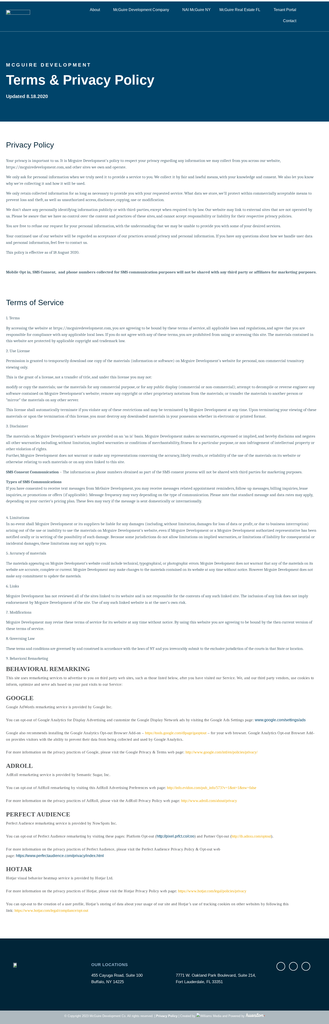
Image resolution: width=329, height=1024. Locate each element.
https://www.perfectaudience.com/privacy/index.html (60, 856)
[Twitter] (293, 966)
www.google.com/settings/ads (280, 720)
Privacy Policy (167, 1016)
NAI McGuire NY (196, 10)
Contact (289, 21)
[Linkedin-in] (306, 966)
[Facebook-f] (280, 966)
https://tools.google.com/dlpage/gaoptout (175, 733)
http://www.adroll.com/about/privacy (209, 801)
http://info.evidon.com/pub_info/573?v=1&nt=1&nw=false (211, 788)
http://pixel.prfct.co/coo (175, 836)
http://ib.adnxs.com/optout (251, 836)
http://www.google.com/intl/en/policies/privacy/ (221, 752)
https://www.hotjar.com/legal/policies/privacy (212, 891)
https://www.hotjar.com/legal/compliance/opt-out (51, 910)
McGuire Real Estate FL (239, 10)
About (95, 10)
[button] (317, 15)
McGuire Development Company (141, 10)
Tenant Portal (285, 10)
